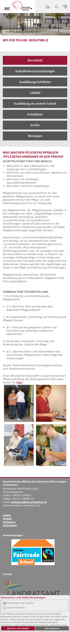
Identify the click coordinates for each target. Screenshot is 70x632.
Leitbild (35, 93)
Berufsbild (35, 60)
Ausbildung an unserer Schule (35, 103)
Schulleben (35, 114)
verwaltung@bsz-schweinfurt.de (29, 502)
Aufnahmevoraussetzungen (35, 71)
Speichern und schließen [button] (18, 628)
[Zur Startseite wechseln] (17, 6)
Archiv (35, 125)
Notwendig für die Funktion (20, 602)
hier (19, 382)
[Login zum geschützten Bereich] (47, 7)
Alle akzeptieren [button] (52, 628)
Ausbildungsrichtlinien (35, 82)
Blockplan (35, 136)
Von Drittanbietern (16, 607)
